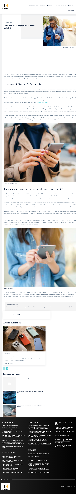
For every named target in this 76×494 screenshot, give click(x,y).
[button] (70, 11)
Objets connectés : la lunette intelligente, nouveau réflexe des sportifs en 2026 (12, 431)
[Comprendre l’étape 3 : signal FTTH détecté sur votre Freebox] (9, 383)
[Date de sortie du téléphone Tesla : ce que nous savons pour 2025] (9, 397)
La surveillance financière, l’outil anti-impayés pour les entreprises (38, 459)
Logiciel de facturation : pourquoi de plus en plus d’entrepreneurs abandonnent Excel (13, 437)
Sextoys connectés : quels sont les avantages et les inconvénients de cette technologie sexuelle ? (28, 307)
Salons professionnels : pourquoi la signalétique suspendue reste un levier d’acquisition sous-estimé (39, 427)
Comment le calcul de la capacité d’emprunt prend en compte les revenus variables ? (38, 455)
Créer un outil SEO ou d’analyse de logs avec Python (12, 465)
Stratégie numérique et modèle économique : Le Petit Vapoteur (37, 440)
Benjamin (66, 47)
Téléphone (8, 22)
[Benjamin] (8, 315)
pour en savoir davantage (42, 102)
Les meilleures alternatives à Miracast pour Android (64, 428)
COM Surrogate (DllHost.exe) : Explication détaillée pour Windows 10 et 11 (64, 441)
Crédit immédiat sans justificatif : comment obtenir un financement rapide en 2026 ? (38, 464)
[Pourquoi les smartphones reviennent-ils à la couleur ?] (24, 338)
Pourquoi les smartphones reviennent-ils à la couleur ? (17, 356)
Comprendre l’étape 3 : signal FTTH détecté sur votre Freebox (31, 378)
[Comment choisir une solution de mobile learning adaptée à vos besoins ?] (9, 411)
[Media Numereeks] (10, 5)
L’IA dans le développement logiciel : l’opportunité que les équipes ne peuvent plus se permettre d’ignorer (13, 442)
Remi (6, 363)
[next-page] (7, 368)
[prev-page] (4, 368)
